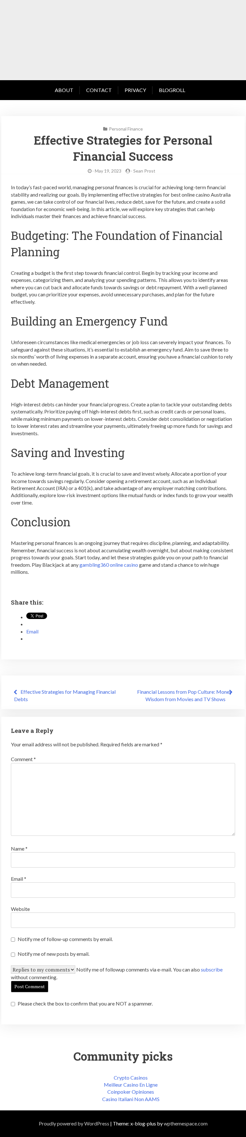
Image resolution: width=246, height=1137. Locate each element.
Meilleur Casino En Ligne (131, 1085)
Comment (23, 759)
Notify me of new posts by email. (53, 954)
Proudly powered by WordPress (74, 1123)
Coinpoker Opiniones (130, 1092)
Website (20, 909)
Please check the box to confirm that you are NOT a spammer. (85, 1003)
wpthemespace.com (186, 1123)
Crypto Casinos (131, 1077)
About (64, 90)
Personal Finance (126, 129)
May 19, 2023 (108, 171)
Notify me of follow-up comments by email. (65, 939)
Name (19, 848)
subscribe (212, 969)
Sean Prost (144, 171)
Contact (99, 90)
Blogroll (172, 90)
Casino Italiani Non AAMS (131, 1099)
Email (18, 879)
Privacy (135, 90)
